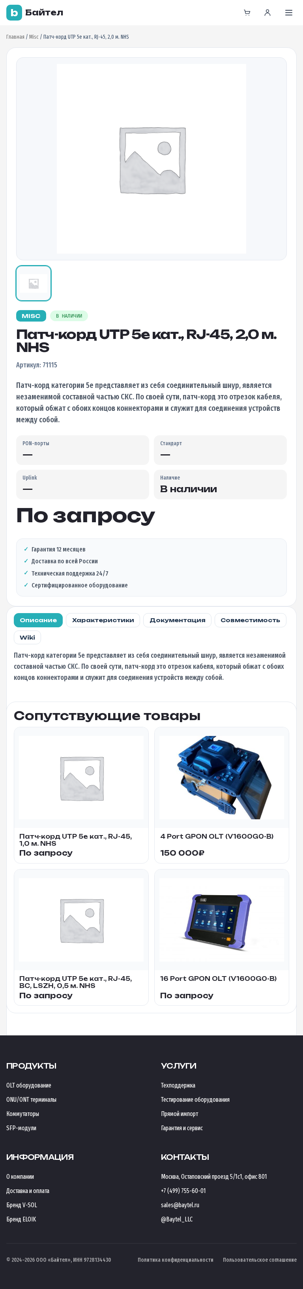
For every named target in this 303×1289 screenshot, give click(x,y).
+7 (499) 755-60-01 (183, 1191)
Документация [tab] (178, 620)
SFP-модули (21, 1128)
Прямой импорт (179, 1114)
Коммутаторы (22, 1114)
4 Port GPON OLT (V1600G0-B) (216, 836)
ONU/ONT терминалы (31, 1099)
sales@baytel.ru (180, 1205)
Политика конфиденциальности (175, 1260)
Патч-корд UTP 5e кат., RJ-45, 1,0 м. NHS (75, 840)
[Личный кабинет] (267, 13)
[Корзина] (247, 13)
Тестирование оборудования (195, 1099)
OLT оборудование (28, 1085)
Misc (34, 37)
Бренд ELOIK (21, 1219)
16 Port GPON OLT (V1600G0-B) (218, 978)
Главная (15, 37)
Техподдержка (178, 1085)
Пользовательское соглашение (260, 1260)
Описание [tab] (38, 620)
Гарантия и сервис (182, 1128)
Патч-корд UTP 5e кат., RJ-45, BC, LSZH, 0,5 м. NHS (75, 982)
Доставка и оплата (27, 1191)
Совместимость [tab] (250, 620)
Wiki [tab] (27, 637)
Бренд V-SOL (21, 1205)
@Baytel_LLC (177, 1219)
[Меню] (289, 13)
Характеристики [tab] (103, 620)
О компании (20, 1176)
